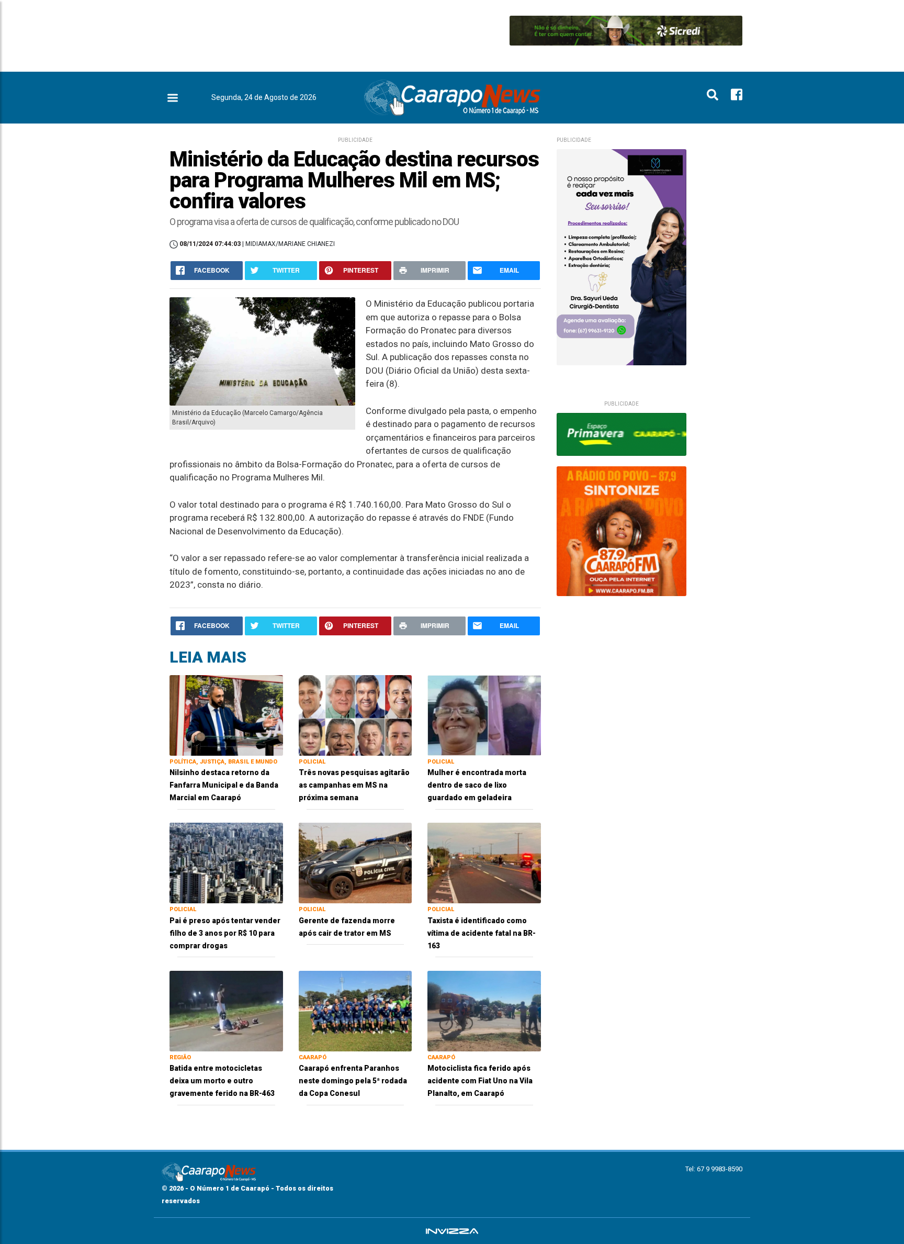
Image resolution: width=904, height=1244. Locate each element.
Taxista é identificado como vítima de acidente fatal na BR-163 (481, 933)
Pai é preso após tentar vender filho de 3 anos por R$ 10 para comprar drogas (225, 933)
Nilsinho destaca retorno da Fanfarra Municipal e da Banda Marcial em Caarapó (224, 785)
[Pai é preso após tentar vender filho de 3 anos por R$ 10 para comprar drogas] (226, 862)
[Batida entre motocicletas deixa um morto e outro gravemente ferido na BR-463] (226, 1010)
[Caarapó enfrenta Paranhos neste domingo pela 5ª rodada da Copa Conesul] (355, 1010)
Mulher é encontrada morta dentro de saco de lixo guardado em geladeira (476, 785)
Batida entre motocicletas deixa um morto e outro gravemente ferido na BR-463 (222, 1080)
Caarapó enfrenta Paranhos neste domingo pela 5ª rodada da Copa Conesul (353, 1080)
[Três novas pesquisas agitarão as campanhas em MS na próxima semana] (355, 715)
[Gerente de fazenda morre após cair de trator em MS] (355, 862)
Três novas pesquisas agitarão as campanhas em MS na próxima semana (354, 785)
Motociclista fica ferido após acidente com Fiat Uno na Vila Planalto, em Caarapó (480, 1080)
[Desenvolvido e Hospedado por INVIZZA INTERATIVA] (452, 1231)
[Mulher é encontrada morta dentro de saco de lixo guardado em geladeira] (484, 715)
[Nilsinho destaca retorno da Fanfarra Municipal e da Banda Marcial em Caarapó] (226, 715)
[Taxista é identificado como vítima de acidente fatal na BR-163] (484, 862)
